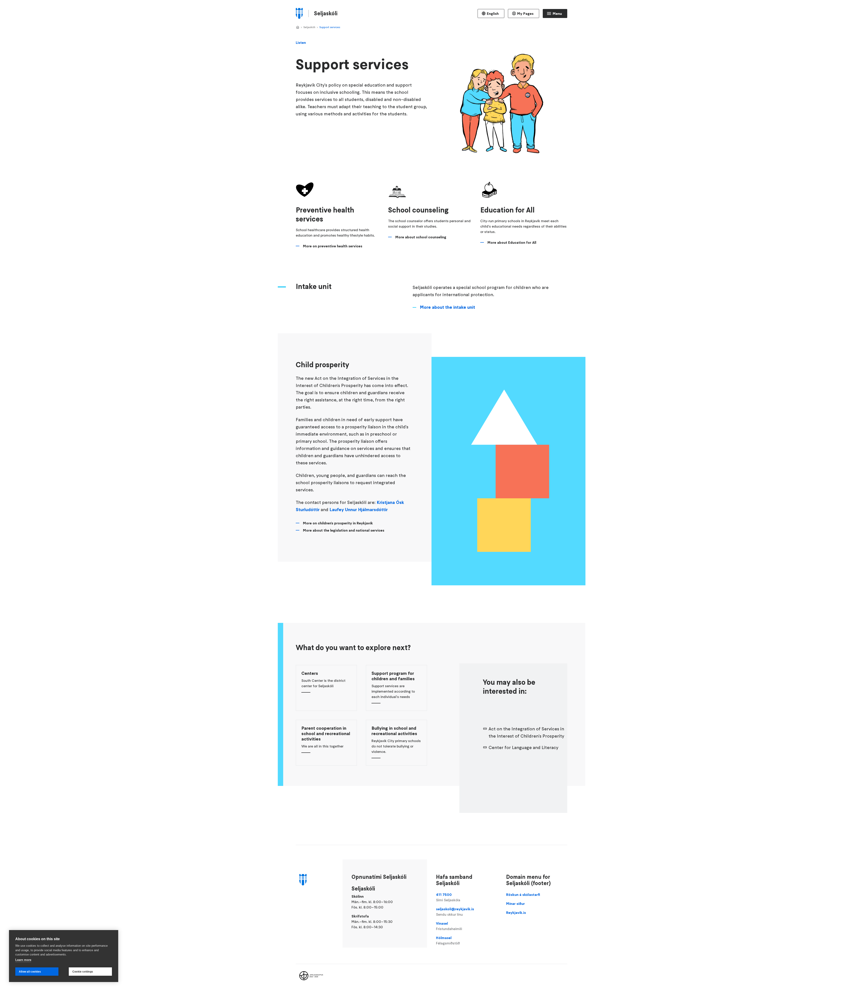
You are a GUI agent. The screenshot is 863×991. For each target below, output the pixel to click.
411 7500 (448, 897)
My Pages (525, 13)
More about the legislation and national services (343, 530)
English (493, 13)
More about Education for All (511, 242)
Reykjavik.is (516, 912)
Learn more (23, 960)
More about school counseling (420, 237)
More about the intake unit (447, 307)
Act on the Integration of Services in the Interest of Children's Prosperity (526, 732)
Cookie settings (82, 971)
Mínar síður (515, 903)
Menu (557, 13)
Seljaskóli (309, 27)
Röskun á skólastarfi (523, 894)
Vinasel (449, 926)
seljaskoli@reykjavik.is (455, 912)
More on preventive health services (332, 246)
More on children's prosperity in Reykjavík (338, 523)
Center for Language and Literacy (523, 747)
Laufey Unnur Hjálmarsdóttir (358, 509)
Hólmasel (448, 940)
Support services (329, 27)
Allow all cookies (30, 971)
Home (297, 27)
